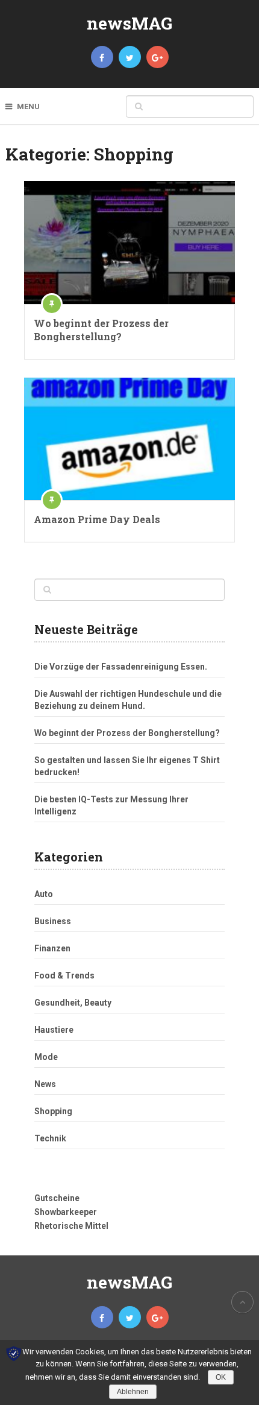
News (45, 1084)
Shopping (53, 1111)
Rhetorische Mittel (71, 1226)
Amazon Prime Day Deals (97, 519)
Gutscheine (57, 1198)
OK (221, 1377)
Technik (50, 1138)
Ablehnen (133, 1392)
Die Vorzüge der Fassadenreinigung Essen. (120, 666)
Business (52, 921)
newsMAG (129, 23)
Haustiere (53, 1030)
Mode (46, 1057)
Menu (28, 106)
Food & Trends (64, 975)
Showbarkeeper (65, 1212)
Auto (43, 894)
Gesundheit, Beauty (72, 1002)
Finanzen (52, 948)
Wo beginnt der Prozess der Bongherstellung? (101, 330)
